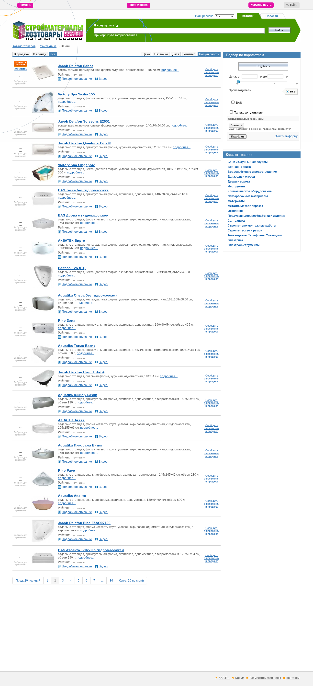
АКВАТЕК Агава (71, 420)
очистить (20, 69)
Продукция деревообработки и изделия (256, 215)
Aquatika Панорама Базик (80, 445)
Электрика (235, 240)
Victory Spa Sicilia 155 (76, 94)
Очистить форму (286, 136)
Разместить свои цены (265, 678)
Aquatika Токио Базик (76, 346)
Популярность (209, 54)
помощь (25, 5)
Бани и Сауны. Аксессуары (248, 162)
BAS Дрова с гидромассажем (83, 215)
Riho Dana (66, 320)
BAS (238, 102)
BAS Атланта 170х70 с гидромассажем (91, 550)
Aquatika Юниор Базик (77, 395)
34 (111, 580)
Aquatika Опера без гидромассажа (87, 295)
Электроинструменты (243, 245)
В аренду (39, 54)
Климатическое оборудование (250, 191)
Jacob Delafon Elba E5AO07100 (84, 523)
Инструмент (236, 186)
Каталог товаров (23, 46)
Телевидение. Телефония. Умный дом (255, 235)
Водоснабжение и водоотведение (252, 171)
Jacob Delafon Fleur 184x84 (81, 372)
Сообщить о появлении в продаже (211, 72)
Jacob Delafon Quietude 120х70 (84, 143)
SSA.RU (224, 678)
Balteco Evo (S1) (72, 268)
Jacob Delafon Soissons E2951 (84, 121)
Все (53, 54)
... (102, 580)
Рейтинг (189, 54)
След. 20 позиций (131, 580)
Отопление (236, 211)
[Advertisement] (156, 633)
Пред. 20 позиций (28, 580)
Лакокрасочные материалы (248, 196)
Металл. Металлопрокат (245, 206)
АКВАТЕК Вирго (71, 240)
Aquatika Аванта (72, 496)
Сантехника (48, 46)
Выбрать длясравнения (20, 82)
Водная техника (239, 167)
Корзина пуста (261, 4)
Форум (239, 678)
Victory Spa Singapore (76, 165)
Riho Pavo (66, 470)
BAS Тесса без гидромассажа (83, 190)
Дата (175, 54)
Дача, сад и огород (241, 176)
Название (161, 54)
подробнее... (170, 70)
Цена (146, 54)
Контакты (293, 678)
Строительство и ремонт (246, 230)
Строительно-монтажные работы (252, 225)
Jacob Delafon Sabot (75, 66)
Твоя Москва (138, 5)
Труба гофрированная (121, 35)
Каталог (248, 16)
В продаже (21, 54)
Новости (272, 16)
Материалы (236, 201)
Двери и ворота (239, 181)
